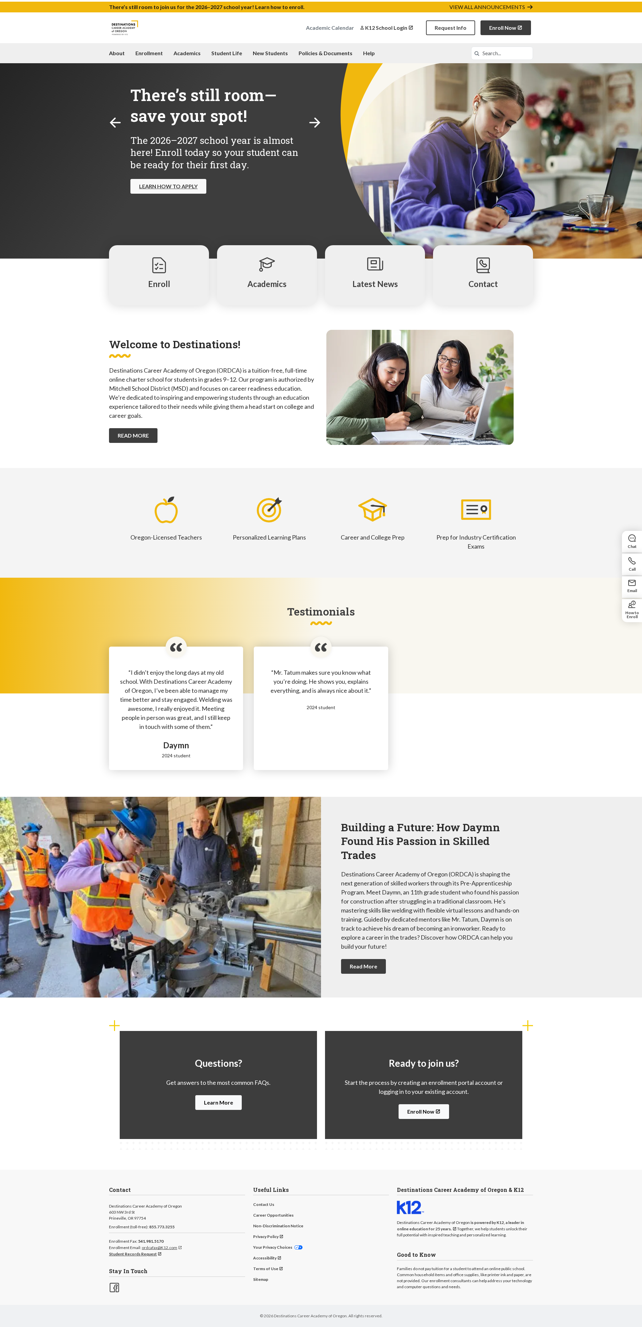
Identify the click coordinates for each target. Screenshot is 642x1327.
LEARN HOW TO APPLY (168, 186)
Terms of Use (265, 1268)
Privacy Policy (266, 1236)
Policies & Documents (325, 53)
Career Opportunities (273, 1215)
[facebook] (113, 1287)
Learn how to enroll (279, 7)
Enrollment (149, 53)
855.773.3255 (162, 1226)
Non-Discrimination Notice (278, 1225)
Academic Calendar (330, 27)
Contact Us (263, 1204)
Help (369, 53)
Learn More (218, 1102)
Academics (187, 53)
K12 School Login (386, 27)
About (117, 53)
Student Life (226, 53)
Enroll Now (502, 27)
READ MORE (133, 435)
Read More (363, 966)
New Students (270, 53)
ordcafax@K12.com (159, 1247)
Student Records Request (133, 1253)
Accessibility (265, 1257)
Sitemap (260, 1279)
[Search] (476, 53)
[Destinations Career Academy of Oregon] (125, 28)
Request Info (450, 27)
